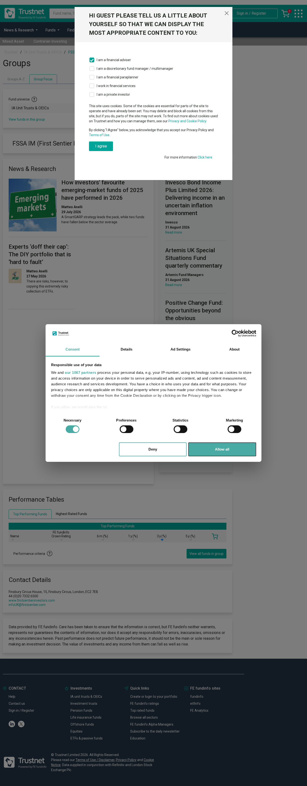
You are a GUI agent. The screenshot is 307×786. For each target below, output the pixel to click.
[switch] (126, 429)
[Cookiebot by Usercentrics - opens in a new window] (235, 333)
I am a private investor (113, 94)
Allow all (222, 449)
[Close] (226, 13)
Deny (152, 449)
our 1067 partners (80, 372)
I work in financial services (116, 86)
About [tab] (234, 349)
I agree (101, 146)
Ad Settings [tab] (180, 349)
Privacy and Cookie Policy (187, 121)
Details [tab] (126, 349)
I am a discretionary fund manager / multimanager (135, 68)
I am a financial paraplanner (117, 77)
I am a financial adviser (114, 60)
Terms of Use (99, 135)
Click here (205, 157)
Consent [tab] (72, 349)
